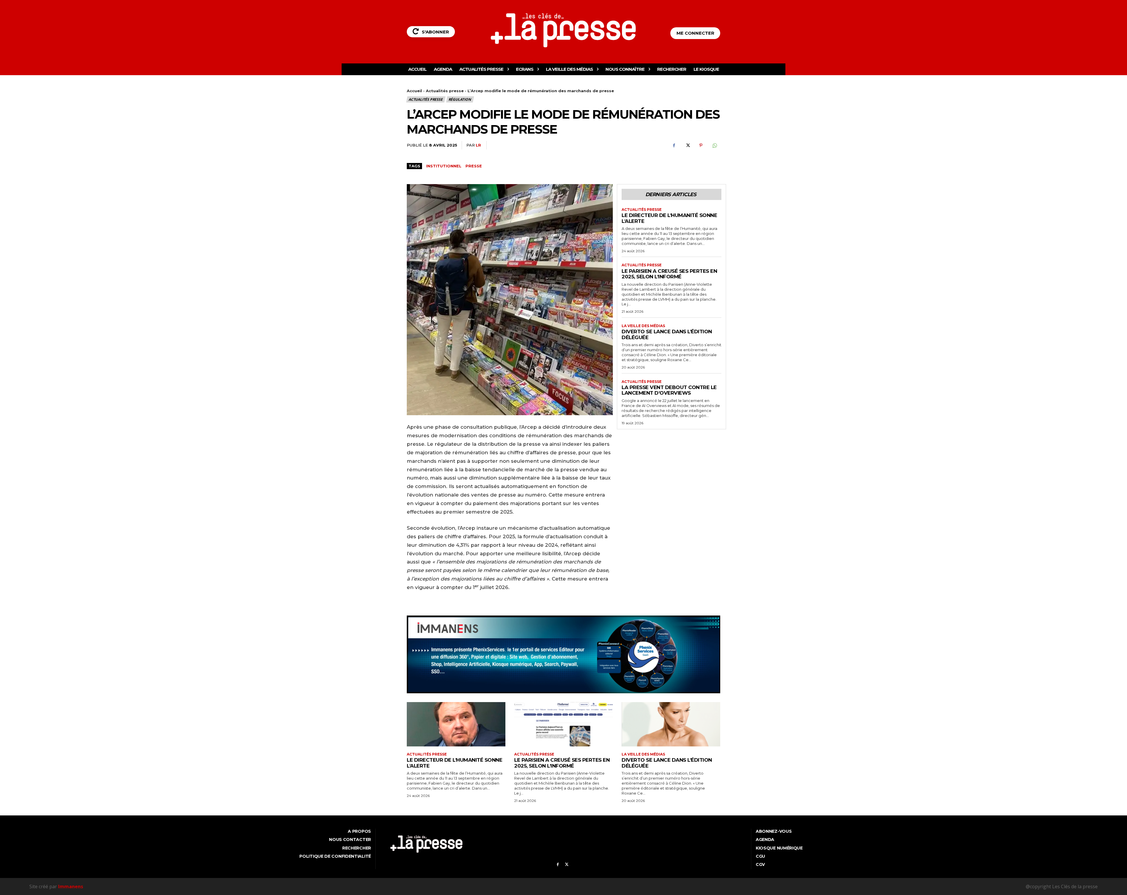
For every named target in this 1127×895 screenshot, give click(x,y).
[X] (687, 145)
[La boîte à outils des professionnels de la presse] (563, 30)
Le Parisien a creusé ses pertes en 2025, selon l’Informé (669, 274)
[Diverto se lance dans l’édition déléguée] (671, 724)
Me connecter (695, 33)
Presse (473, 166)
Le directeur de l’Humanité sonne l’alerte (669, 218)
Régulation (459, 99)
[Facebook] (674, 145)
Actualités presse (445, 90)
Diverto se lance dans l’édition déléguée (667, 763)
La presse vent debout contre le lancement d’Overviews (669, 390)
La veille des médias (643, 326)
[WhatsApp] (714, 145)
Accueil (414, 90)
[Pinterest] (701, 145)
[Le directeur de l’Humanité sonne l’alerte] (456, 724)
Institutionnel (443, 166)
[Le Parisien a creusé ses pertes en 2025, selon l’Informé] (563, 724)
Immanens (70, 886)
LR (478, 145)
